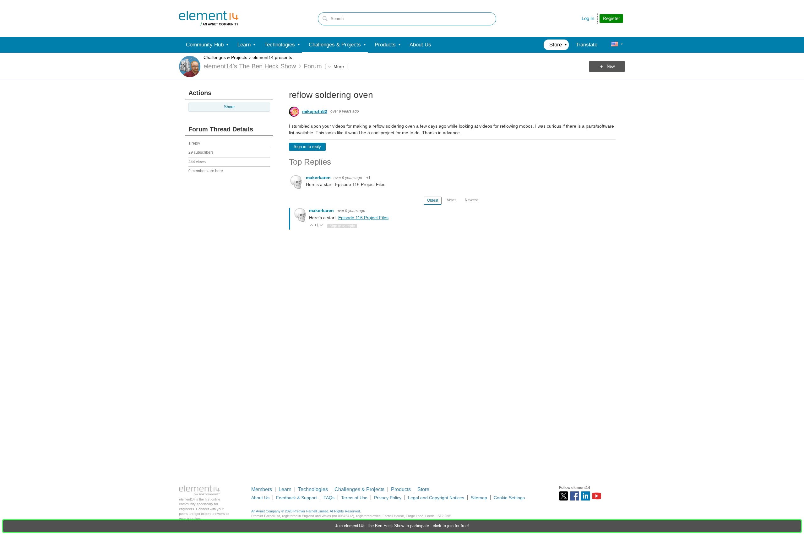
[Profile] (614, 45)
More (339, 66)
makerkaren (319, 177)
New (611, 66)
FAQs (328, 497)
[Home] (209, 18)
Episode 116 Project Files (363, 217)
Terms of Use (354, 497)
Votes (451, 200)
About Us (260, 497)
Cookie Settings (509, 497)
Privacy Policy (387, 497)
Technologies (313, 489)
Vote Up (311, 225)
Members (261, 489)
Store (423, 489)
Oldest (432, 200)
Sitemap (479, 497)
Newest (471, 200)
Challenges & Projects (225, 57)
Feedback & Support (296, 497)
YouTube (596, 496)
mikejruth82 (314, 111)
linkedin (585, 496)
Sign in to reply (307, 147)
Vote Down (321, 225)
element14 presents (272, 57)
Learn (285, 489)
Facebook (574, 496)
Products (401, 489)
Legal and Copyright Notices (436, 497)
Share (229, 107)
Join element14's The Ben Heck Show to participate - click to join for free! (402, 526)
